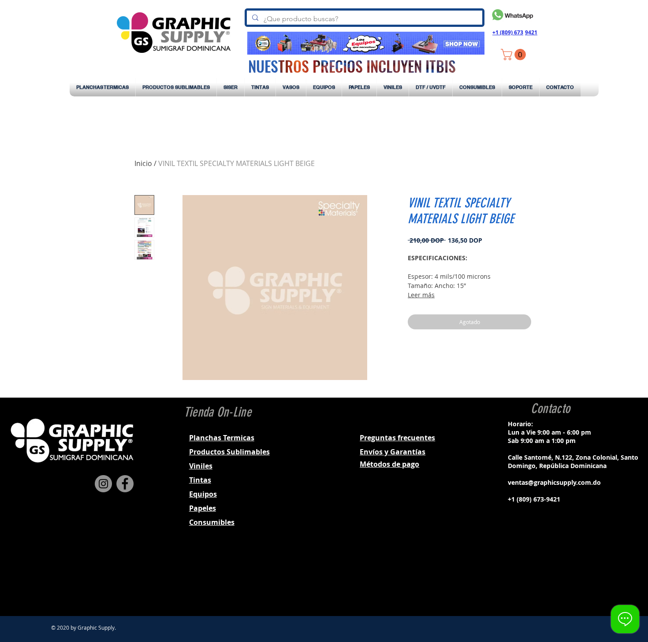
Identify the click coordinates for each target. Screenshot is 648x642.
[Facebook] (125, 483)
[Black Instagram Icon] (549, 577)
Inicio (143, 163)
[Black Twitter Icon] (560, 577)
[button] (515, 54)
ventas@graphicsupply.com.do (554, 482)
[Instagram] (103, 483)
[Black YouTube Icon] (572, 577)
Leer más (421, 295)
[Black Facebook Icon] (537, 577)
